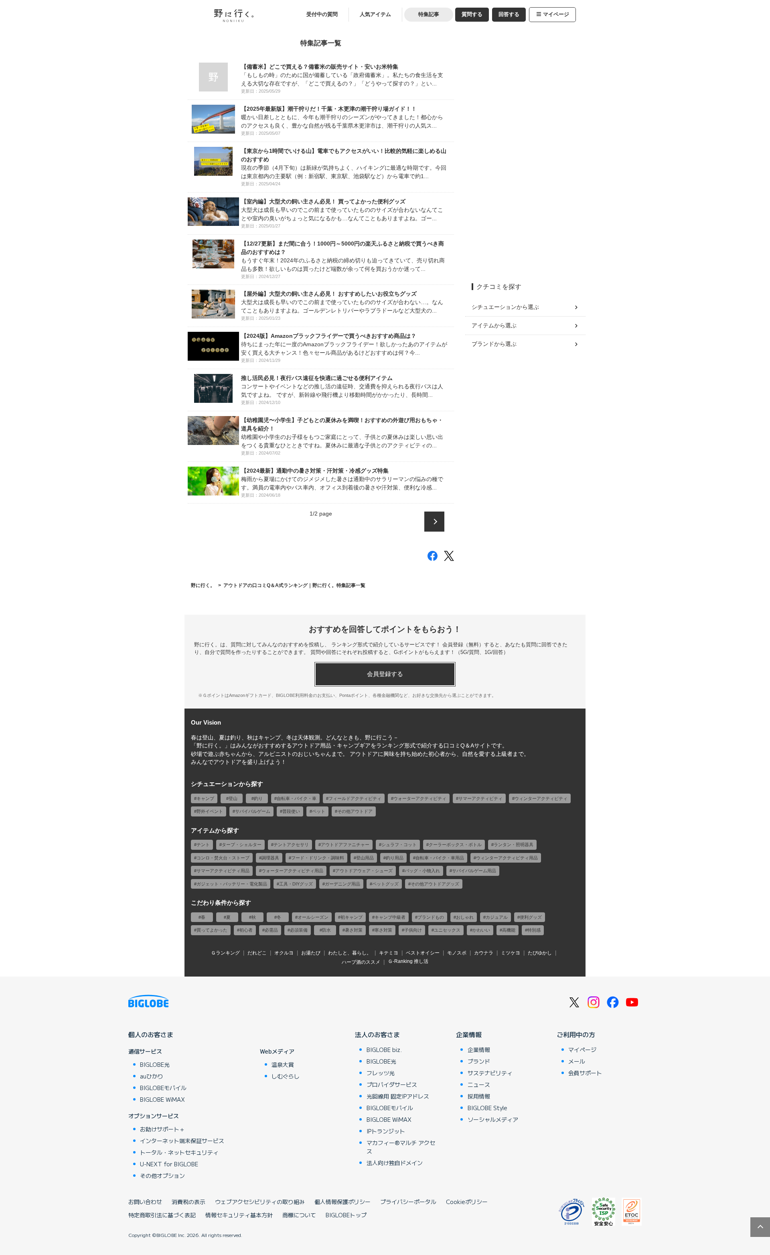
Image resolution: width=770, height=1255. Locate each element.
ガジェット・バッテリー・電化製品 (232, 883)
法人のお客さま (377, 1034)
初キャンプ (351, 917)
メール (576, 1061)
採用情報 (479, 1096)
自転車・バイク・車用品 (439, 857)
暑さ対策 (354, 930)
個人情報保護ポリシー (342, 1202)
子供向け (413, 930)
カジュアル (497, 917)
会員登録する (385, 673)
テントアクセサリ (291, 844)
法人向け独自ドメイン (395, 1163)
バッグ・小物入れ (422, 870)
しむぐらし (286, 1076)
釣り (258, 798)
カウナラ (483, 953)
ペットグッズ (385, 883)
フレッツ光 (381, 1073)
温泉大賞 (283, 1064)
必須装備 (299, 930)
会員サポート (585, 1073)
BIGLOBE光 (155, 1064)
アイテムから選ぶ (494, 325)
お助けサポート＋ (162, 1129)
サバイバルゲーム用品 (474, 870)
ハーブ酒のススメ (361, 962)
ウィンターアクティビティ (541, 798)
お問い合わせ (145, 1202)
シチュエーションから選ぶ (505, 307)
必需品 (271, 930)
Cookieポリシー (467, 1202)
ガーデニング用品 (342, 883)
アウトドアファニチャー (345, 844)
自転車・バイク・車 (296, 798)
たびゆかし (540, 953)
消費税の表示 (188, 1202)
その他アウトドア (355, 811)
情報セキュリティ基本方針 (239, 1215)
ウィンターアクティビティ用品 (507, 857)
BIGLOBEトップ (346, 1215)
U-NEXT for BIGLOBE (169, 1164)
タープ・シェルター (241, 844)
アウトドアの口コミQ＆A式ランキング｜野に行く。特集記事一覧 (294, 585)
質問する (472, 14)
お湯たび (310, 953)
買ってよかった (212, 930)
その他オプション (162, 1176)
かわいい (481, 930)
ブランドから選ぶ (494, 344)
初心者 (246, 930)
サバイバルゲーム (252, 811)
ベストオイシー (423, 953)
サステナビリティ (490, 1073)
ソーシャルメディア (493, 1119)
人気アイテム (375, 14)
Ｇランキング (225, 953)
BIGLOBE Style (487, 1108)
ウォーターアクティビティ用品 (292, 870)
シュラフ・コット (399, 844)
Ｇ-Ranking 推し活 (408, 961)
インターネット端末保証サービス (182, 1141)
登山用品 (365, 857)
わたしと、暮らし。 (349, 953)
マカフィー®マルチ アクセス (401, 1147)
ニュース (479, 1084)
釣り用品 (394, 857)
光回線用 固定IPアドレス (398, 1096)
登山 (233, 798)
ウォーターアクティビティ (419, 798)
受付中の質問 (322, 14)
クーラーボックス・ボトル (455, 844)
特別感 (534, 930)
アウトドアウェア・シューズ (364, 870)
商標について (299, 1215)
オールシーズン (313, 917)
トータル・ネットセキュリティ (179, 1152)
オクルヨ (284, 953)
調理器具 (270, 857)
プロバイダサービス (392, 1084)
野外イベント (210, 811)
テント (203, 844)
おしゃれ (465, 917)
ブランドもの (430, 917)
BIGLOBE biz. (384, 1050)
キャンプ (205, 798)
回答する (508, 14)
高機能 (508, 930)
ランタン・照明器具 (513, 844)
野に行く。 (203, 585)
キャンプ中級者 (390, 917)
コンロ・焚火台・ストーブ (223, 857)
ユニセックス (447, 930)
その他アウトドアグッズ (435, 883)
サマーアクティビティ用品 (223, 870)
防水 (326, 930)
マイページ (556, 14)
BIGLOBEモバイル (163, 1088)
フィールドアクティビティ (354, 798)
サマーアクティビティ (480, 798)
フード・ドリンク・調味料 (317, 857)
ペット (318, 811)
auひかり (151, 1076)
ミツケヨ (510, 953)
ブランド (479, 1061)
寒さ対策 (383, 930)
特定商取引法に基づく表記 (162, 1215)
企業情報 (469, 1034)
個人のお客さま (150, 1034)
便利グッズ (531, 917)
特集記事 (428, 14)
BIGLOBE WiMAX (162, 1099)
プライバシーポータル (408, 1202)
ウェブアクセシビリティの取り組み (260, 1202)
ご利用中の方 (576, 1034)
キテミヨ (388, 953)
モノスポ (456, 953)
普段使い (291, 811)
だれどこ (257, 953)
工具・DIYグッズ (296, 883)
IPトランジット (386, 1131)
